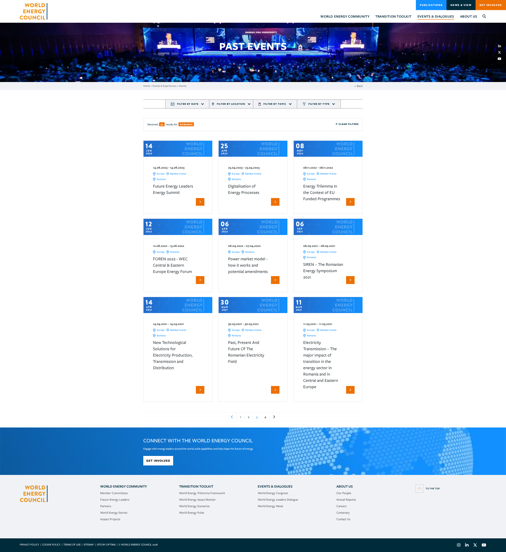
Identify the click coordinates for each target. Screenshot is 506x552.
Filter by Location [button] (231, 104)
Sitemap (89, 544)
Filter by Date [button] (187, 104)
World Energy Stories (113, 512)
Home (146, 86)
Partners (105, 506)
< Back (358, 86)
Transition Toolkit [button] (393, 16)
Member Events (178, 173)
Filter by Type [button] (319, 104)
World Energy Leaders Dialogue (278, 499)
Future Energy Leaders (114, 499)
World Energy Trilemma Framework (202, 493)
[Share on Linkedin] (501, 46)
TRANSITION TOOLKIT (196, 486)
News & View (460, 5)
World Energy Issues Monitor (197, 499)
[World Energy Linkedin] (467, 545)
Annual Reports (346, 499)
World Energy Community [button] (344, 16)
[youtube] (501, 59)
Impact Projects (110, 519)
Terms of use (72, 544)
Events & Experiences (165, 86)
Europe (160, 173)
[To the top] (427, 488)
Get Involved (491, 5)
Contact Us (343, 519)
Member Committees (114, 493)
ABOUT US (344, 486)
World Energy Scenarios (194, 506)
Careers (341, 506)
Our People (343, 493)
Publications (431, 5)
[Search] (484, 16)
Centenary (343, 512)
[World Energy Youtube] (483, 545)
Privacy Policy (29, 544)
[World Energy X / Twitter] (475, 545)
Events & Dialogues (275, 486)
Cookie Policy (51, 544)
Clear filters (348, 124)
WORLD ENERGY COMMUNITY (123, 486)
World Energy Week (270, 506)
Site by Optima (106, 544)
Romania (161, 179)
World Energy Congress (273, 493)
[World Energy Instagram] (459, 545)
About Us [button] (468, 16)
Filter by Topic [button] (275, 104)
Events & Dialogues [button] (435, 16)
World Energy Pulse (191, 512)
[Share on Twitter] (501, 52)
